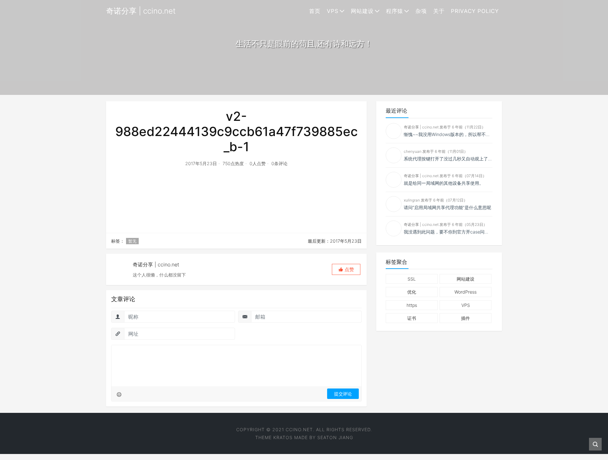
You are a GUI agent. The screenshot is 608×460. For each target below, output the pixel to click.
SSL (412, 279)
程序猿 (394, 11)
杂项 (421, 11)
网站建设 (362, 11)
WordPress (465, 292)
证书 (411, 318)
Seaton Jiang (335, 437)
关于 (439, 11)
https (412, 305)
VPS (333, 11)
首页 (314, 11)
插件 (465, 318)
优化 (411, 292)
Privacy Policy (475, 11)
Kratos (283, 437)
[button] (346, 269)
